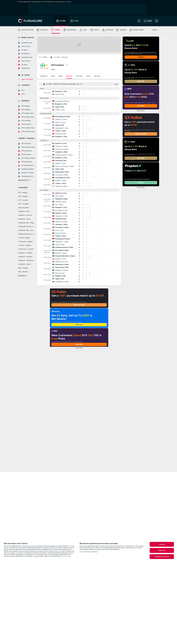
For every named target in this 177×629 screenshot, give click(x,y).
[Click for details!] (79, 93)
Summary (43, 76)
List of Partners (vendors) (89, 552)
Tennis (44, 57)
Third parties (66, 556)
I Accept (162, 544)
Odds (53, 76)
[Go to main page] (32, 21)
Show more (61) (23, 180)
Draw (88, 76)
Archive (97, 76)
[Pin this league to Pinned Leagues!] (67, 65)
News (60, 76)
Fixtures (79, 76)
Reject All (161, 550)
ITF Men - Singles (61, 57)
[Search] (139, 20)
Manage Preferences (161, 556)
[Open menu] (156, 20)
